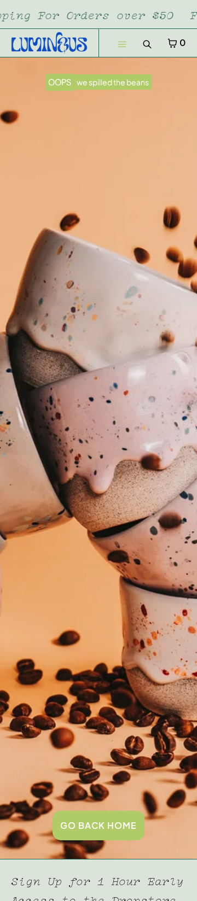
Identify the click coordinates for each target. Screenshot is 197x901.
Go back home (98, 825)
